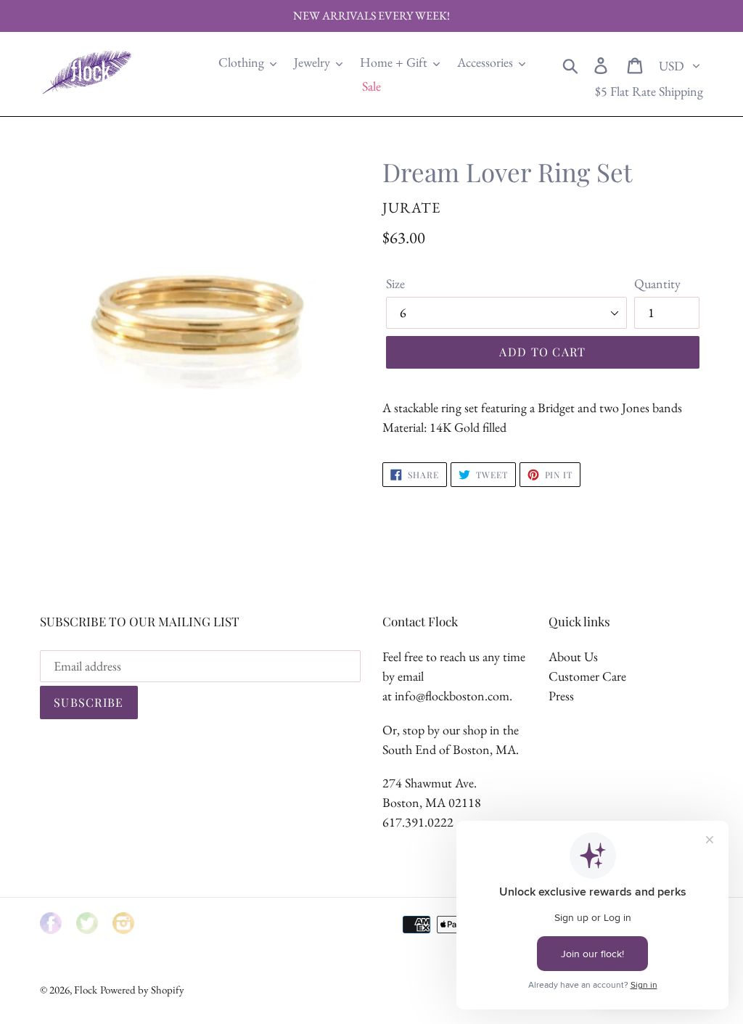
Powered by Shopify (142, 989)
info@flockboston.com (452, 695)
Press (561, 695)
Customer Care (587, 676)
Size (395, 283)
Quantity (657, 283)
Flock (85, 989)
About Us (573, 656)
